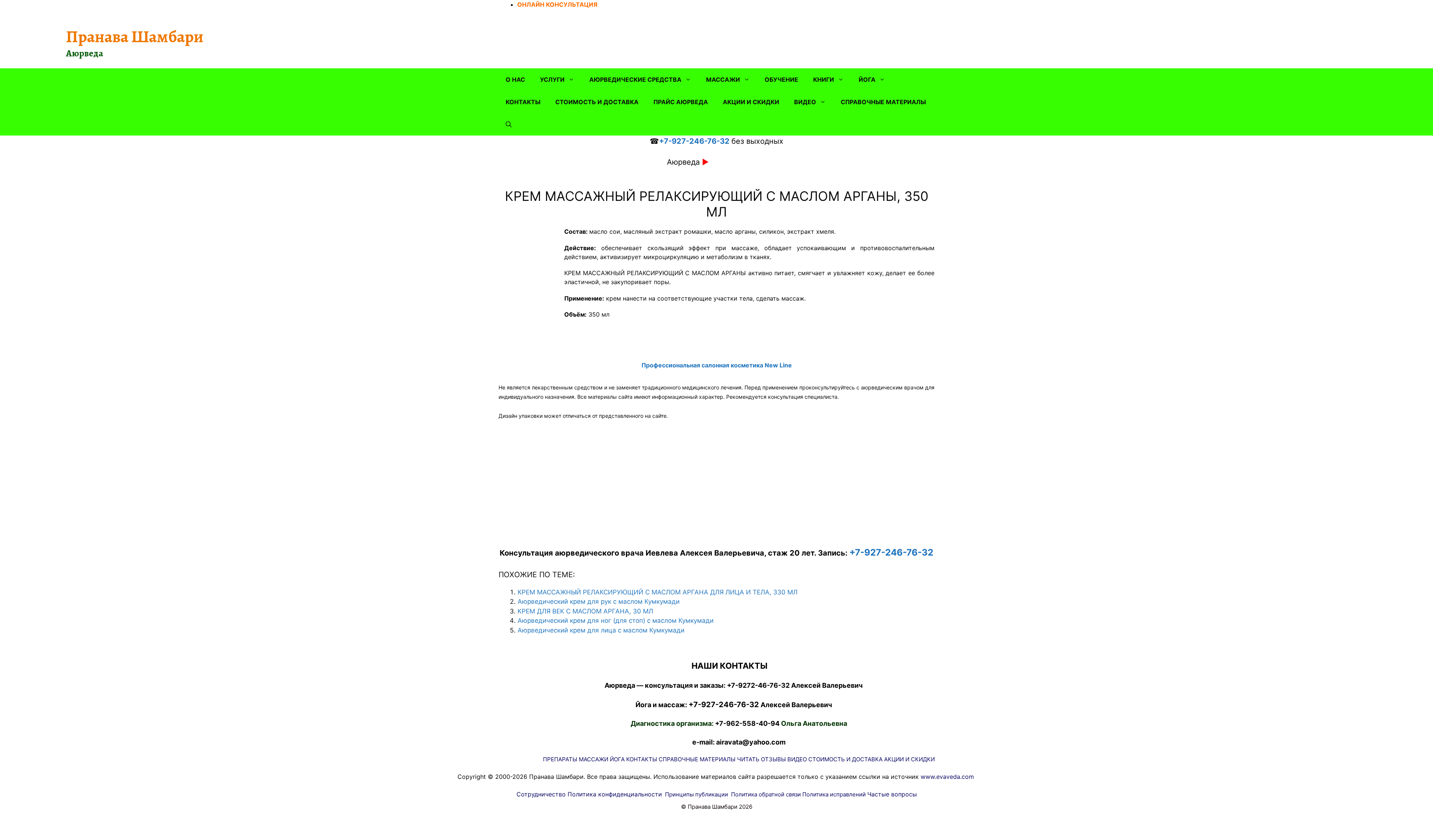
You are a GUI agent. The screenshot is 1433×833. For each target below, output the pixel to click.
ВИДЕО (805, 102)
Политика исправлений (834, 794)
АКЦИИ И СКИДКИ (751, 102)
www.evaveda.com (947, 776)
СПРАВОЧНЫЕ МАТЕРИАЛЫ (883, 102)
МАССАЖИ (723, 79)
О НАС (515, 79)
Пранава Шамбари (134, 36)
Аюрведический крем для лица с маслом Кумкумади (601, 630)
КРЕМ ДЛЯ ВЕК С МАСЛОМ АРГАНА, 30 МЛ (585, 611)
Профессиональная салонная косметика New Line (716, 365)
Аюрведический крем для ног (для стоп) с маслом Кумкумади (616, 620)
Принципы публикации (696, 794)
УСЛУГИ (552, 79)
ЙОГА (867, 79)
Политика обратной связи (766, 794)
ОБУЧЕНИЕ (781, 79)
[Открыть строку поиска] (508, 124)
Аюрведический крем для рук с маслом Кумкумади (599, 601)
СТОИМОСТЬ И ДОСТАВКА (597, 102)
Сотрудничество (541, 794)
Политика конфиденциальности (615, 794)
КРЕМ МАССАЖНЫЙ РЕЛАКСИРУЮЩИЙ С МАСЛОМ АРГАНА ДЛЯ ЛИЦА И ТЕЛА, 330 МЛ (657, 592)
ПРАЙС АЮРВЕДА (680, 102)
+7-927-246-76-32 (694, 141)
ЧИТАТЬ (748, 759)
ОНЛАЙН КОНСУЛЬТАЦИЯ (557, 4)
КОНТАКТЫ (523, 102)
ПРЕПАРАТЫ (560, 759)
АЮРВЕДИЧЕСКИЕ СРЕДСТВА (635, 79)
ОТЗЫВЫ (773, 759)
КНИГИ (823, 79)
